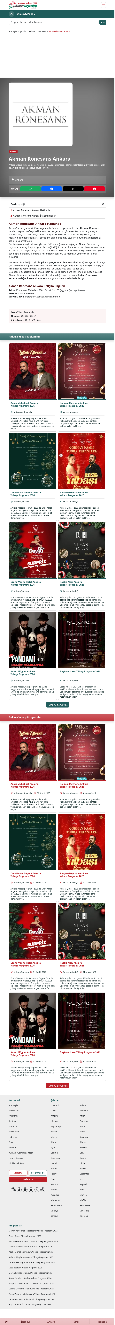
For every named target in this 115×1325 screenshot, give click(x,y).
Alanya (83, 1142)
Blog (11, 1142)
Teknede (84, 1110)
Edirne (54, 1168)
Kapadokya (56, 1126)
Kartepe (54, 1184)
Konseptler (14, 1131)
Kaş (81, 1179)
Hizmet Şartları (16, 1158)
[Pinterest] (42, 1189)
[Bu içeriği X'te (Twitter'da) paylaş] (73, 188)
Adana (54, 1131)
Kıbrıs (82, 1126)
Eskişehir (84, 1121)
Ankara (32, 31)
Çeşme (83, 1158)
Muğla (83, 1200)
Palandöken (56, 1205)
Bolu (82, 1152)
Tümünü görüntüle (58, 704)
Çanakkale (55, 1158)
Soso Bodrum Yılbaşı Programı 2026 (25, 1267)
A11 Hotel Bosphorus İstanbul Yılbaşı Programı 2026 (33, 1241)
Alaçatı (54, 1142)
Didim (82, 1163)
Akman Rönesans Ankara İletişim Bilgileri (34, 215)
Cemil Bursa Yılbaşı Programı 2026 (25, 1236)
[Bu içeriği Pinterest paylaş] (94, 188)
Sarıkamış (84, 1210)
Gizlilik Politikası (16, 1163)
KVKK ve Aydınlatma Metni (21, 1152)
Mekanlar (42, 31)
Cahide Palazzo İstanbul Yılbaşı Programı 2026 (30, 1246)
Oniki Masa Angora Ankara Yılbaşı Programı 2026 (32, 1262)
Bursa (82, 1131)
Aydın (53, 1147)
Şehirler (23, 31)
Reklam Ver (28, 1179)
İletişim (12, 1147)
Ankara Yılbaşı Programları (25, 717)
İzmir (53, 1110)
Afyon (82, 1115)
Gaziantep (84, 1173)
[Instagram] (13, 1189)
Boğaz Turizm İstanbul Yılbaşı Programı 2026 (30, 1304)
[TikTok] (19, 1189)
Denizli (54, 1163)
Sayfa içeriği (18, 204)
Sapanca (84, 1137)
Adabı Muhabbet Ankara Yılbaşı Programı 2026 (31, 1252)
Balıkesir (84, 1147)
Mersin (54, 1137)
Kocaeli (54, 1189)
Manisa (83, 1195)
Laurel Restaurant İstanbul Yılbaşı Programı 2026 (32, 1299)
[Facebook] (25, 1189)
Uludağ (54, 1121)
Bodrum (54, 1152)
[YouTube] (31, 1189)
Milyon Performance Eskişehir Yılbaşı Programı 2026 (33, 1230)
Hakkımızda (14, 1110)
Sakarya (54, 1210)
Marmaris (55, 1200)
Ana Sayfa (13, 31)
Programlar (14, 1115)
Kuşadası (55, 1195)
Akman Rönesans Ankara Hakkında (31, 210)
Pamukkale (85, 1205)
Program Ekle (37, 1172)
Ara (102, 22)
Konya (83, 1189)
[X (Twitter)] (36, 1189)
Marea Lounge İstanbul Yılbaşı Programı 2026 (30, 1273)
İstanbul (55, 1105)
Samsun (54, 1216)
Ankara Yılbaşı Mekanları (24, 336)
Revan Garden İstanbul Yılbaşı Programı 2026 (30, 1278)
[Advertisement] (57, 55)
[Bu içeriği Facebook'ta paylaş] (51, 188)
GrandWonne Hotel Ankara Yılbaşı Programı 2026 (32, 1294)
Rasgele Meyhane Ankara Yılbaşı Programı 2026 (31, 1283)
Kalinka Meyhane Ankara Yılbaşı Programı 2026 (31, 1257)
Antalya (54, 1115)
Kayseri (83, 1184)
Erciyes (83, 1168)
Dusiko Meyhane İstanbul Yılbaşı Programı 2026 (31, 1288)
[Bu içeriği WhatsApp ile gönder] (30, 188)
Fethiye (54, 1173)
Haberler (13, 1137)
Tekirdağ (84, 1216)
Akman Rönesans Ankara (59, 31)
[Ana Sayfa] (6, 1321)
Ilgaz (53, 1179)
